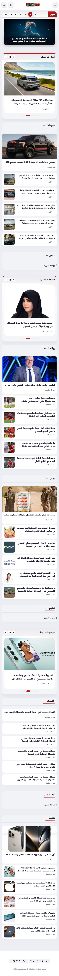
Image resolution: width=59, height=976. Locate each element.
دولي (52, 478)
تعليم (52, 607)
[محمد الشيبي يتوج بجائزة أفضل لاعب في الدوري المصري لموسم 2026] (29, 310)
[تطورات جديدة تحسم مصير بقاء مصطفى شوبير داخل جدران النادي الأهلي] (37, 338)
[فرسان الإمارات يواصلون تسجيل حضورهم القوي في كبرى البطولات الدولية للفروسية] (29, 592)
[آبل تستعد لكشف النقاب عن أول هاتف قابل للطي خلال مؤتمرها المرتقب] (29, 932)
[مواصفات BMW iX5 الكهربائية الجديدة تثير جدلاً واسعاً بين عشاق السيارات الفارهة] (29, 115)
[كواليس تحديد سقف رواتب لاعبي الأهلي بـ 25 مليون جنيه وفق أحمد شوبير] (34, 338)
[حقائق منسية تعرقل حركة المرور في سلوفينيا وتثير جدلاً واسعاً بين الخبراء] (32, 115)
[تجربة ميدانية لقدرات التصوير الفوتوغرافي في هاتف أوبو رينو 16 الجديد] (29, 902)
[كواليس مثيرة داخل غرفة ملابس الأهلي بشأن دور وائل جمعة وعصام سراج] (29, 375)
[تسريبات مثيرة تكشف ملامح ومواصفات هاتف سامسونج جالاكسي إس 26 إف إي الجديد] (29, 691)
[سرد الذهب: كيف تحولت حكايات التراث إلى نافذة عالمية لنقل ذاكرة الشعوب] (29, 562)
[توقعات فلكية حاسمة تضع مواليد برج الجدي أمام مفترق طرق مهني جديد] (29, 32)
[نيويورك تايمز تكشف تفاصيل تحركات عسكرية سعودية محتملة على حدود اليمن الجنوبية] (29, 505)
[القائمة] (55, 5)
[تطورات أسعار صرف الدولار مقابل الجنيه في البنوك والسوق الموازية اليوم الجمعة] (29, 663)
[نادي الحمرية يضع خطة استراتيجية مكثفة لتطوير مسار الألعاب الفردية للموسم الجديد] (32, 338)
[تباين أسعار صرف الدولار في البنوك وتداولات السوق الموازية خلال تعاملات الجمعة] (29, 728)
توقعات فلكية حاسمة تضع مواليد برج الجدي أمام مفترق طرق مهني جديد (29, 39)
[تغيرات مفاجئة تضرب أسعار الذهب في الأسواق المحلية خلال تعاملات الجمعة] (29, 741)
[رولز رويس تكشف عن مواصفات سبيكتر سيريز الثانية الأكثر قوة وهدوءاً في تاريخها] (29, 239)
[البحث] (4, 5)
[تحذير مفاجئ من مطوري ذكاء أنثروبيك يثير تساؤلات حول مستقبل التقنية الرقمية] (29, 209)
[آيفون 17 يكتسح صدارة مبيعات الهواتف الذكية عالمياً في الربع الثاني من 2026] (29, 917)
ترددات (51, 794)
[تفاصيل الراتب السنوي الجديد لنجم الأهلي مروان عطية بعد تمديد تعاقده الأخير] (22, 338)
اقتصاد (51, 700)
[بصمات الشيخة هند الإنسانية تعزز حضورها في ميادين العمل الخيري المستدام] (29, 532)
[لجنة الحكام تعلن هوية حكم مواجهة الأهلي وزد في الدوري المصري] (29, 432)
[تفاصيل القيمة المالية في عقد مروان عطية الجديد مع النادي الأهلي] (29, 462)
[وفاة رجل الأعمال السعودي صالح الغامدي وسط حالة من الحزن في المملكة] (29, 547)
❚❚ (10, 14)
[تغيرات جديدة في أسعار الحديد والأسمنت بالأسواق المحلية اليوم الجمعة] (29, 754)
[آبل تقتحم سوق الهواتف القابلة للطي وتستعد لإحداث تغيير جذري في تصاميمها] (29, 845)
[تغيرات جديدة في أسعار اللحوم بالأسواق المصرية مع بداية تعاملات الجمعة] (29, 715)
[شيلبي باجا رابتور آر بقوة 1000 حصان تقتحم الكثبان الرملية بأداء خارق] (29, 152)
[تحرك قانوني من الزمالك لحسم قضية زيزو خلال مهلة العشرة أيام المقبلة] (29, 417)
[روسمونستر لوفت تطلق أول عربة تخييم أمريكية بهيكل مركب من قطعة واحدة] (29, 179)
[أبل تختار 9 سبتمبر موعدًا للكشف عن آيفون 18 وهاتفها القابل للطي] (29, 887)
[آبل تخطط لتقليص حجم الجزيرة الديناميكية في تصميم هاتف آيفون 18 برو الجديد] (22, 691)
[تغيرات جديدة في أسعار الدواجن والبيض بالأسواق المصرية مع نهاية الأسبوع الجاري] (29, 779)
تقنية (52, 817)
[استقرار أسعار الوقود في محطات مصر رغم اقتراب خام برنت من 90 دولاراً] (29, 766)
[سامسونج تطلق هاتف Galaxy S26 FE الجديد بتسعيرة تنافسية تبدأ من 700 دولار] (29, 872)
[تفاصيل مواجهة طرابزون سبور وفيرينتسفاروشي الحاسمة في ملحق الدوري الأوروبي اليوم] (29, 402)
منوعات (51, 125)
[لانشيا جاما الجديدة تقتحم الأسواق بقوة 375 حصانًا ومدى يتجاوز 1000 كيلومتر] (29, 194)
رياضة (51, 348)
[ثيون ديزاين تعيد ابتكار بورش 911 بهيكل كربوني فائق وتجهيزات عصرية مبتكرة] (29, 224)
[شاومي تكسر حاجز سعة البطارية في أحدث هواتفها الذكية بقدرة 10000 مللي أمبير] (32, 691)
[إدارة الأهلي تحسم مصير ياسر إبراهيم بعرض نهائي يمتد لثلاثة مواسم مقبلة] (29, 447)
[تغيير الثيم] (10, 5)
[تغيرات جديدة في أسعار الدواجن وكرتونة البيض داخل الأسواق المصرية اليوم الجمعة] (37, 691)
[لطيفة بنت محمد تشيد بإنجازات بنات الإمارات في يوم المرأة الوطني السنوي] (29, 338)
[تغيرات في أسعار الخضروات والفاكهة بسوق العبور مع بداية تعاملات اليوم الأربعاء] (34, 691)
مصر (52, 255)
